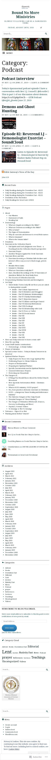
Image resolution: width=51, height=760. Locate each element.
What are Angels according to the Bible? (24, 225)
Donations (9, 242)
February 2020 (10, 524)
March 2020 (9, 521)
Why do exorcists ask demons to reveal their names (28, 234)
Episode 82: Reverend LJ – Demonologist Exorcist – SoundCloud (24, 138)
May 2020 (8, 516)
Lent (7, 577)
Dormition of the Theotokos (16, 197)
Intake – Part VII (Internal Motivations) (26, 304)
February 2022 (10, 478)
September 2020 (11, 507)
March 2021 (9, 493)
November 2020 (11, 502)
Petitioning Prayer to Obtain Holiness (23, 361)
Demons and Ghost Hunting (18, 108)
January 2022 (10, 481)
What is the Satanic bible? (18, 239)
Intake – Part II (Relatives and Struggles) (27, 292)
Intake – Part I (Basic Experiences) (25, 289)
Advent (8, 568)
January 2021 (10, 497)
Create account (11, 725)
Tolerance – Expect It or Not (16, 411)
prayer (7, 589)
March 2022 (9, 476)
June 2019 (9, 538)
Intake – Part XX (18, 335)
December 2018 (11, 552)
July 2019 (8, 536)
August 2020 (9, 509)
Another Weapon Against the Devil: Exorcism (26, 254)
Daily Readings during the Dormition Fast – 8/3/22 (24, 190)
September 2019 (11, 531)
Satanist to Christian (16, 268)
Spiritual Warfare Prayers (15, 356)
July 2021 (8, 488)
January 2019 (10, 550)
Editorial (8, 575)
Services (8, 594)
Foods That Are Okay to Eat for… (28, 434)
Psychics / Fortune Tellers (18, 406)
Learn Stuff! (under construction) (18, 344)
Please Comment (28, 428)
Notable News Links (16, 266)
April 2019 (9, 543)
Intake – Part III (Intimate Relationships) (27, 294)
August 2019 (9, 533)
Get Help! (8, 282)
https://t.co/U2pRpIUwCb (13, 97)
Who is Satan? (14, 230)
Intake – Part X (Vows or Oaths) (24, 311)
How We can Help (12, 342)
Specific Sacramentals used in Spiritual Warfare (27, 368)
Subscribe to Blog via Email (18, 609)
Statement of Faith (16, 218)
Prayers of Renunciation (18, 363)
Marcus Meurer (14, 428)
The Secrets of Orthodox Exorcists (22, 278)
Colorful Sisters (13, 447)
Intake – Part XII (18, 316)
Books (7, 570)
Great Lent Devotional (28, 455)
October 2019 (10, 528)
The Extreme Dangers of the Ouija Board (24, 397)
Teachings (9, 597)
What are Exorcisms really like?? (21, 270)
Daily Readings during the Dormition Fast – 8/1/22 (24, 195)
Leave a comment (40, 82)
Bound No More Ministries (25, 14)
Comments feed (11, 732)
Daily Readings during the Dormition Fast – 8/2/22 (24, 193)
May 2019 (8, 540)
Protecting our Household (18, 373)
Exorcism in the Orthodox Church (18, 244)
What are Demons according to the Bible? (25, 227)
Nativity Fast (10, 582)
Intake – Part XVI (18, 325)
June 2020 (9, 514)
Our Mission (13, 215)
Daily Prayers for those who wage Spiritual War (27, 359)
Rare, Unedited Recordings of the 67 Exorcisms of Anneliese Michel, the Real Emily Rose (28, 274)
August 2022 (9, 471)
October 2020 (10, 505)
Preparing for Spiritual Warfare (20, 366)
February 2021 (10, 495)
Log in (7, 727)
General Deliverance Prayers (20, 371)
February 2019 (10, 547)
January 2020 (10, 526)
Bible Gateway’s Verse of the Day (19, 172)
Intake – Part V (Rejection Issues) (24, 299)
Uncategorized (11, 599)
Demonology (10, 222)
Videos (7, 601)
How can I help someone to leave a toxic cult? (22, 339)
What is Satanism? (15, 237)
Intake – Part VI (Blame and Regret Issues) (28, 301)
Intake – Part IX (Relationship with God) (27, 308)
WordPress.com (11, 734)
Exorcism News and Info (14, 256)
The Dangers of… (11, 375)
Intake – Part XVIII (19, 330)
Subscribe (9, 628)
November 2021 (11, 483)
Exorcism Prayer (15, 251)
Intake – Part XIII (18, 318)
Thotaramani (13, 455)
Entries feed (10, 729)
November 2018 (11, 555)
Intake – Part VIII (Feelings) (22, 306)
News (7, 585)
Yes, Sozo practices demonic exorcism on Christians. (29, 390)
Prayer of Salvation (12, 349)
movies (8, 580)
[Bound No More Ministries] (25, 44)
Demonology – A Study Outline (20, 347)
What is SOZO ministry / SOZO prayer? (23, 387)
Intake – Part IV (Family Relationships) (26, 297)
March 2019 (9, 545)
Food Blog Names (14, 441)
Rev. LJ (8, 82)
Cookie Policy (13, 749)
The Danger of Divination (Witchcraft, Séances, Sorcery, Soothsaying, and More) (27, 403)
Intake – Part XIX (18, 332)
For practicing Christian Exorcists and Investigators (24, 280)
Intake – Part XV (18, 323)
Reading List (13, 220)
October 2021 (10, 485)
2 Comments (37, 115)
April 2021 (9, 490)
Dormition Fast (11, 573)
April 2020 (9, 519)
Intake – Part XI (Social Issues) (23, 313)
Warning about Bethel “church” (17, 414)
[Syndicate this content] (3, 172)
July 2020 (8, 512)
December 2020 (11, 500)
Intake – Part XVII (18, 328)
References (9, 592)
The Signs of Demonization (19, 232)
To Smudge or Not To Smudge (20, 409)
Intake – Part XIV (18, 320)
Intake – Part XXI (18, 337)
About (7, 213)
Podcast (8, 587)
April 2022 (9, 474)
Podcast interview (18, 78)
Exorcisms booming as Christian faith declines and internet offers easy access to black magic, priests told (28, 260)
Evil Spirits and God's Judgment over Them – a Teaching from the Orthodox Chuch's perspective (27, 247)
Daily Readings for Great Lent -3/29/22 (19, 200)
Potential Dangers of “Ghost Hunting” (23, 399)
